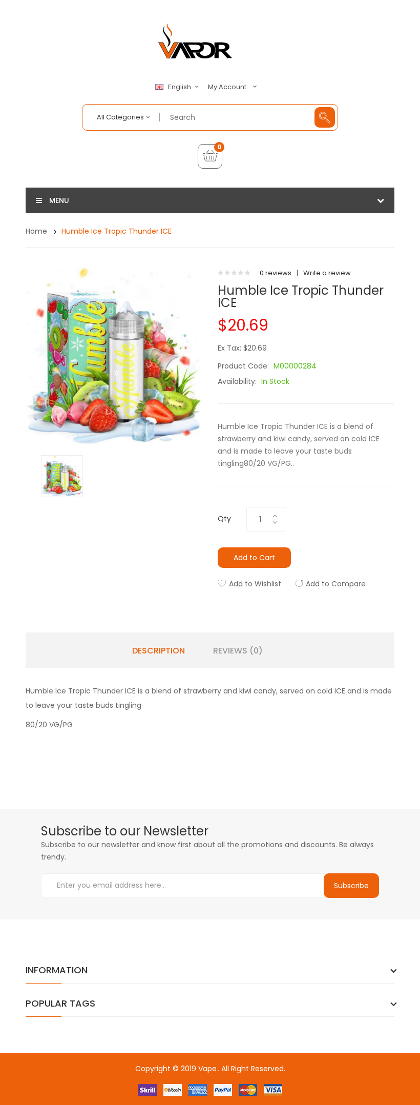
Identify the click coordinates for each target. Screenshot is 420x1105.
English (180, 87)
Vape (207, 1068)
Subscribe (351, 886)
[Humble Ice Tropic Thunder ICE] (61, 475)
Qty (224, 519)
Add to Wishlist (255, 584)
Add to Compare (336, 584)
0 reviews (275, 273)
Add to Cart (254, 557)
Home (36, 231)
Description (158, 651)
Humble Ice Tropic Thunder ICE (116, 231)
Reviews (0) (238, 651)
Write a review (327, 273)
